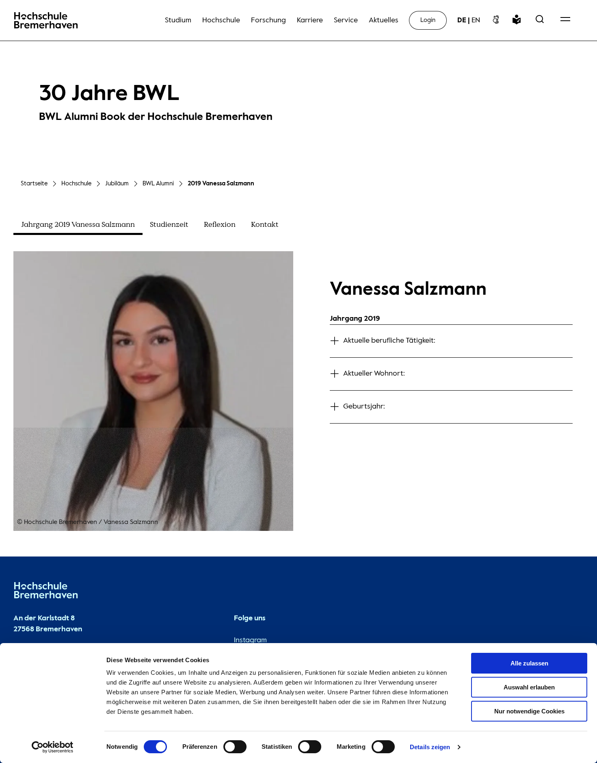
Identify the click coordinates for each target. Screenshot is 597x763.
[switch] (235, 746)
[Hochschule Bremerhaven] (45, 592)
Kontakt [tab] (265, 224)
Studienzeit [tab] (169, 224)
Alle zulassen (529, 663)
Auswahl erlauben (529, 687)
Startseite (34, 183)
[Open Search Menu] (539, 20)
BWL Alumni (158, 183)
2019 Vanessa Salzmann (221, 183)
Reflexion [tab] (220, 224)
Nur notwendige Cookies (529, 711)
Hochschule (76, 183)
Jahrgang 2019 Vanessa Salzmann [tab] (78, 224)
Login (427, 20)
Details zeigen (430, 746)
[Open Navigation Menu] (565, 20)
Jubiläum (117, 183)
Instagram (250, 640)
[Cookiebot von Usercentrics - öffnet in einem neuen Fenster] (52, 747)
